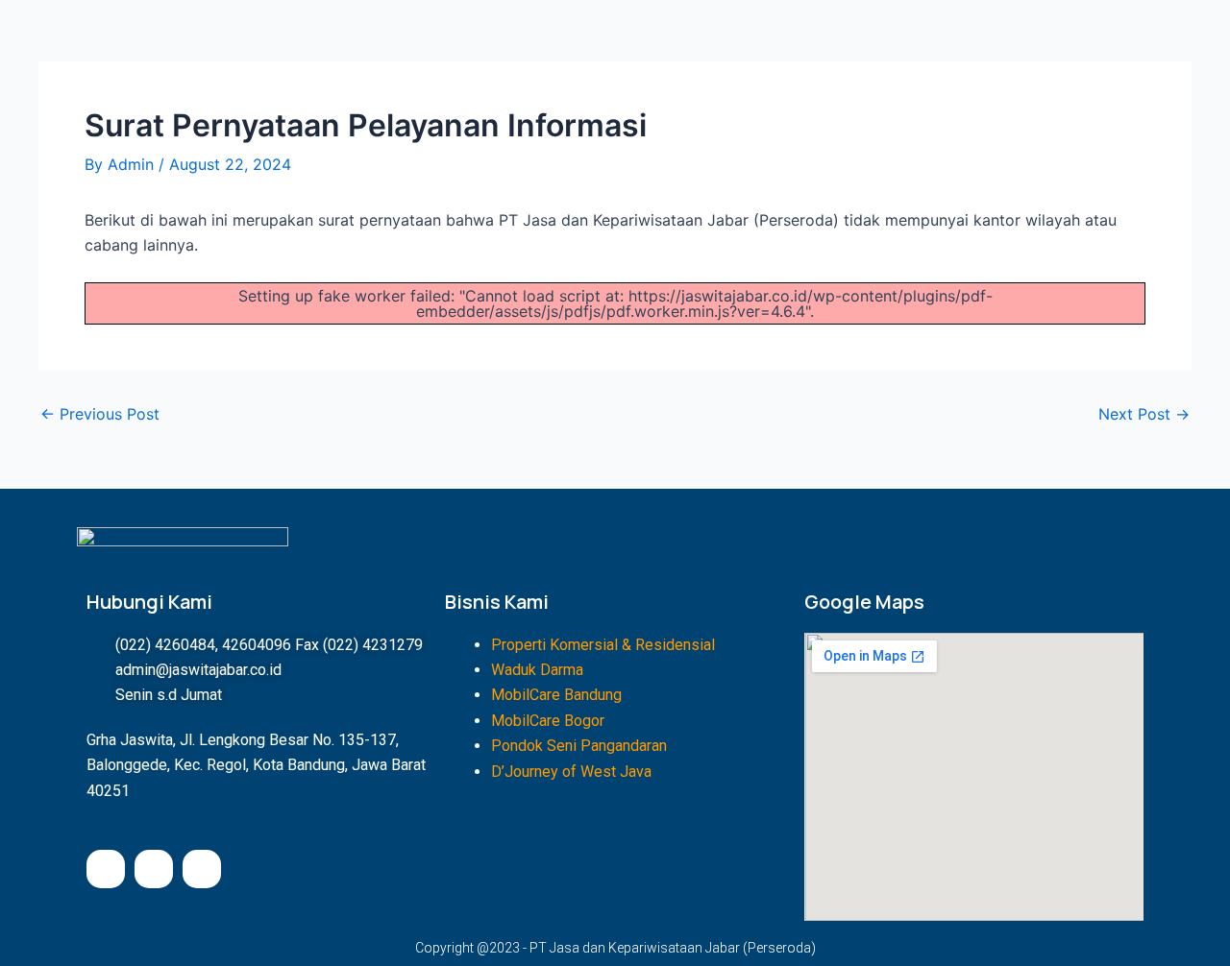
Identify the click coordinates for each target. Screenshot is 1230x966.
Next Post (1144, 414)
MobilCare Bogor (547, 721)
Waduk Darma (537, 670)
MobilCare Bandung (556, 695)
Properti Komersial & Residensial (603, 645)
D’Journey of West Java (571, 771)
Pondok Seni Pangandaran (579, 746)
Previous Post (100, 414)
